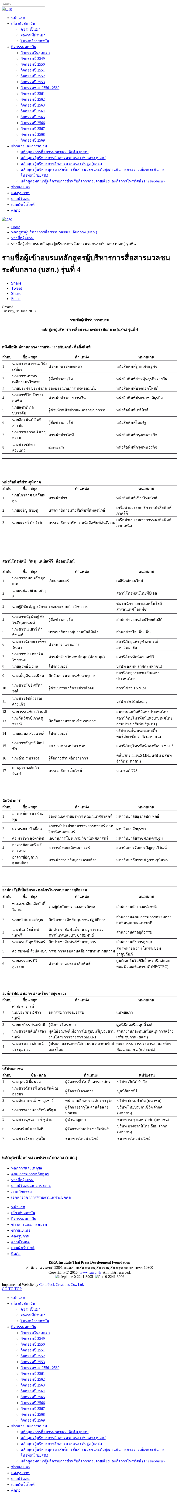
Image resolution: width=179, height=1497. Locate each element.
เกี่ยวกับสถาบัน (23, 23)
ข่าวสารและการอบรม (29, 146)
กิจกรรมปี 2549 (33, 59)
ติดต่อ (16, 210)
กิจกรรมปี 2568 (33, 134)
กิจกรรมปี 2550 (33, 64)
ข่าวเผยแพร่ (20, 187)
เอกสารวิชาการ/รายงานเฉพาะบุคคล (41, 1197)
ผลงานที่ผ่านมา (33, 35)
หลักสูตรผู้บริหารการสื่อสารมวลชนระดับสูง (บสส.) (61, 164)
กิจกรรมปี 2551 (33, 70)
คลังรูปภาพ (20, 193)
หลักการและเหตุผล (26, 1168)
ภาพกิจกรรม (21, 1192)
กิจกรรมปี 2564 (33, 111)
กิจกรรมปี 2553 (33, 82)
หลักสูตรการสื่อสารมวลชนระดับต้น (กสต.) (55, 152)
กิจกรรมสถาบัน (23, 47)
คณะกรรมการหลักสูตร (30, 1174)
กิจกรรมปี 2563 (33, 105)
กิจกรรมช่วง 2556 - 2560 (40, 88)
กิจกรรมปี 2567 (33, 129)
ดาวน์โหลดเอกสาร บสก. (31, 1186)
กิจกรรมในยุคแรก (35, 53)
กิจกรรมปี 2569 (33, 140)
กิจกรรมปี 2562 (33, 99)
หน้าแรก (18, 18)
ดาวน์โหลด (20, 199)
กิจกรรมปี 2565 (33, 117)
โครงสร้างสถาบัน (35, 41)
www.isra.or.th (90, 1272)
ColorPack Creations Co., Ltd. (61, 1285)
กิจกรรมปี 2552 (33, 76)
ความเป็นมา (31, 29)
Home (15, 227)
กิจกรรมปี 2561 (33, 94)
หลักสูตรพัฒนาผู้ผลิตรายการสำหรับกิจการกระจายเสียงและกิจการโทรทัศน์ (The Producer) (93, 181)
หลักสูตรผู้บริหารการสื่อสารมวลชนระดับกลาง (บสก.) (63, 158)
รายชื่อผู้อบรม (22, 238)
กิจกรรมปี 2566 (33, 123)
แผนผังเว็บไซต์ (22, 205)
